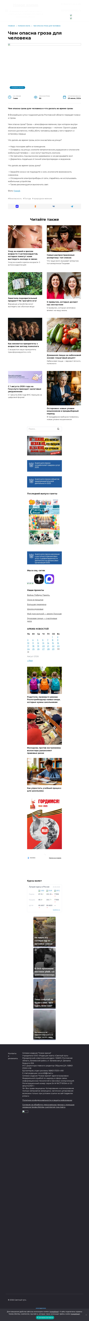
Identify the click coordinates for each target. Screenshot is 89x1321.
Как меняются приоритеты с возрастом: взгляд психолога (23, 345)
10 (28, 643)
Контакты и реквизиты (13, 1056)
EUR (50, 890)
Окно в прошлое (35, 600)
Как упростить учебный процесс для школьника (44, 789)
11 (33, 643)
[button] (17, 206)
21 (48, 646)
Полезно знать (17, 87)
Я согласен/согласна (45, 1317)
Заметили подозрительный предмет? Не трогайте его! (22, 299)
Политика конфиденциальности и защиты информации (47, 1100)
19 (38, 646)
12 (38, 643)
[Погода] (31, 857)
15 (53, 643)
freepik (17, 191)
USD (42, 890)
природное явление (42, 199)
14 (48, 643)
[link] (71, 15)
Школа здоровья (35, 609)
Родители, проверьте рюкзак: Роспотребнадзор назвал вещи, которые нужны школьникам (43, 699)
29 (53, 649)
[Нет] (86, 1315)
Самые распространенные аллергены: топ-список (61, 256)
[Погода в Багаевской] (44, 856)
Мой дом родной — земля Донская (44, 614)
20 (43, 646)
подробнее (54, 1311)
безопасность (15, 199)
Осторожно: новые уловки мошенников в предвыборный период (63, 411)
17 (28, 646)
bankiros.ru (56, 910)
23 (58, 646)
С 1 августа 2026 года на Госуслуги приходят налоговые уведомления (24, 389)
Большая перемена (36, 604)
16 (58, 643)
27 (43, 649)
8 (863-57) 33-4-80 (71, 4)
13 (43, 643)
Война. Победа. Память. (38, 595)
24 (28, 649)
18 (33, 646)
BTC (58, 890)
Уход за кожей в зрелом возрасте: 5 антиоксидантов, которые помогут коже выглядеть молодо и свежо (23, 255)
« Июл (30, 661)
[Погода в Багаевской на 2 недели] (55, 858)
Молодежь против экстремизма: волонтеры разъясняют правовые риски (44, 750)
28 (48, 649)
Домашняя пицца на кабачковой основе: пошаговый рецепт (64, 356)
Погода (27, 199)
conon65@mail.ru (71, 10)
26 (38, 649)
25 (33, 649)
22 (53, 646)
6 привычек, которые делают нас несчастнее (62, 303)
